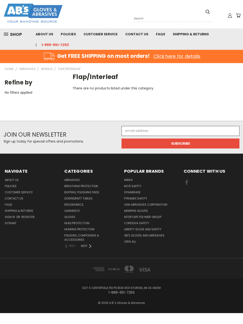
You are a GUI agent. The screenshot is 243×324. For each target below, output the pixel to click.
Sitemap (10, 223)
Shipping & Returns (191, 34)
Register (28, 217)
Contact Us (136, 34)
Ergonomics (74, 205)
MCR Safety (132, 186)
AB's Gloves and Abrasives (144, 235)
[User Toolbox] (230, 15)
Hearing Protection (79, 229)
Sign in (10, 217)
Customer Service (101, 34)
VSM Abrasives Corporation (145, 205)
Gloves (69, 217)
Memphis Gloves (136, 211)
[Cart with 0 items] (238, 15)
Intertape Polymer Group (142, 217)
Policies (68, 34)
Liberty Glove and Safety (142, 229)
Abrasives (72, 180)
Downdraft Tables (78, 198)
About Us (44, 34)
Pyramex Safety (135, 198)
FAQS (160, 34)
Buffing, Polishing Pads (81, 192)
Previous (236, 309)
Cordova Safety (136, 223)
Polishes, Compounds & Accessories (81, 237)
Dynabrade (132, 192)
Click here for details (177, 56)
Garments (72, 211)
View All (130, 242)
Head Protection (76, 223)
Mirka (128, 180)
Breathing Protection (81, 186)
